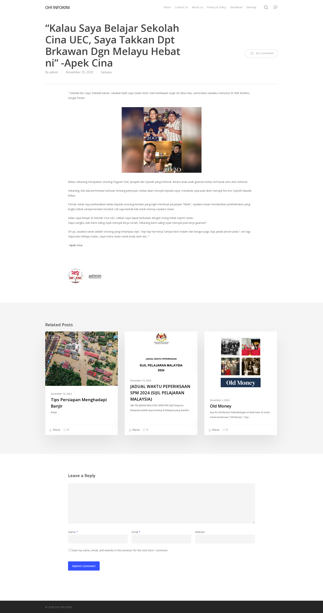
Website (200, 532)
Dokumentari (218, 337)
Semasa (106, 72)
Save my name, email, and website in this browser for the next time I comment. (120, 550)
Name (73, 532)
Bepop (56, 429)
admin (54, 72)
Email (136, 532)
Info (133, 337)
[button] (275, 7)
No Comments (264, 53)
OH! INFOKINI (57, 7)
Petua (55, 337)
